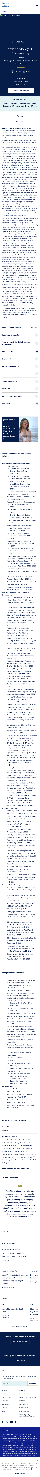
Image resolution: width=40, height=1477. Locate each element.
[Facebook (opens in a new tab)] (15, 1422)
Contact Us (22, 1394)
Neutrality (22, 1401)
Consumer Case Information (27, 1397)
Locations (5, 1401)
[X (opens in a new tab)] (7, 1422)
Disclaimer (22, 1390)
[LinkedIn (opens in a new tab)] (3, 1422)
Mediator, (21, 58)
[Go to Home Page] (7, 1371)
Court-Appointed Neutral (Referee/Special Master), (21, 61)
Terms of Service (24, 1411)
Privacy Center (23, 1408)
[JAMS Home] (10, 4)
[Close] (37, 1460)
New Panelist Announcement (11, 1249)
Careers (4, 1408)
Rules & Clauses (7, 1397)
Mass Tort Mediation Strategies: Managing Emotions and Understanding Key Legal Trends (15, 1279)
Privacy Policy (27, 1469)
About (3, 1411)
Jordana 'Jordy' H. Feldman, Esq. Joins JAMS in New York (14, 1255)
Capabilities (5, 1404)
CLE (3, 1305)
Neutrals (4, 1390)
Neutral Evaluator (21, 64)
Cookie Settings (24, 1404)
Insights (4, 1394)
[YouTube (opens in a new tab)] (11, 1422)
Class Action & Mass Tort (9, 1271)
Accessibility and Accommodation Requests (27, 1415)
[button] (18, 116)
